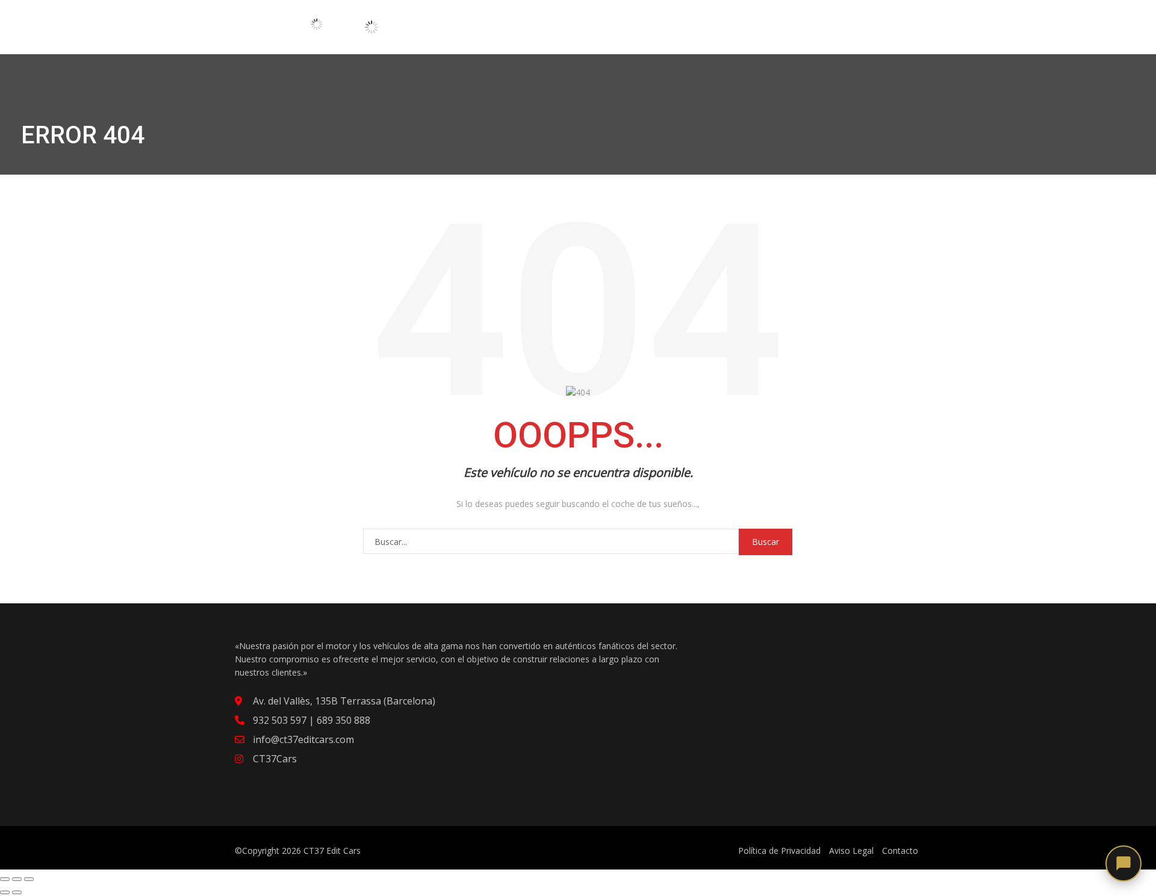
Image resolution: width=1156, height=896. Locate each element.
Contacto (799, 25)
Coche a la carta (583, 25)
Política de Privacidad (779, 850)
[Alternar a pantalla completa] (17, 879)
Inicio (458, 25)
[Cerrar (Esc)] (5, 879)
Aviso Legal (851, 850)
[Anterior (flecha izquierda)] (5, 892)
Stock (504, 25)
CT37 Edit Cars (332, 850)
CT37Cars (275, 758)
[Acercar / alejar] (29, 879)
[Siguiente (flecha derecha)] (17, 892)
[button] (1123, 863)
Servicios (671, 25)
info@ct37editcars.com (303, 739)
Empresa (734, 25)
